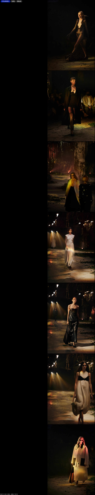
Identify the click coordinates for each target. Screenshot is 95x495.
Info (13, 1)
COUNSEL (5, 1)
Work (19, 1)
